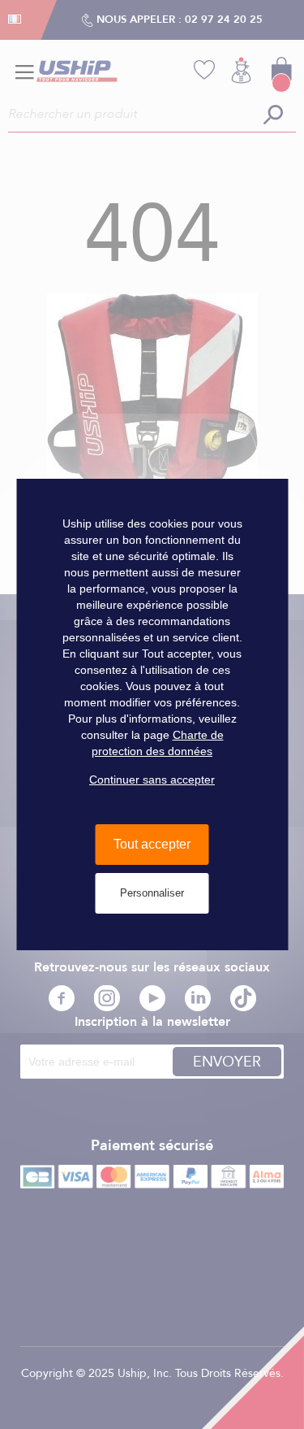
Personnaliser (152, 893)
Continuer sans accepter (152, 779)
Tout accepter (152, 844)
